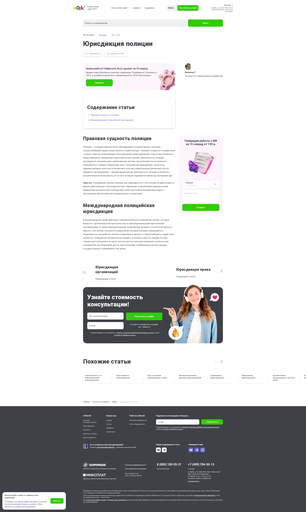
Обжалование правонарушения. (248, 376)
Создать (201, 207)
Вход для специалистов (138, 420)
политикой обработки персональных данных (138, 333)
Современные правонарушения (217, 376)
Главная (86, 402)
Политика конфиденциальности (135, 465)
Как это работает (89, 437)
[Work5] (79, 8)
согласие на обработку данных (125, 335)
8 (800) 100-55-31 (169, 464)
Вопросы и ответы (90, 434)
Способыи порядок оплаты (90, 421)
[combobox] (200, 184)
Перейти (99, 83)
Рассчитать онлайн (188, 8)
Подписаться (212, 422)
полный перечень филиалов (204, 495)
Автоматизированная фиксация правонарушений (190, 376)
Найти (205, 23)
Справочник (110, 432)
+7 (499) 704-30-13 (201, 464)
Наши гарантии (88, 426)
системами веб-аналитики (23, 506)
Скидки (109, 420)
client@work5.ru (193, 481)
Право (114, 402)
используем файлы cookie (96, 500)
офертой (120, 333)
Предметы (110, 428)
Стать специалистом (137, 424)
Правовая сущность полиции (104, 115)
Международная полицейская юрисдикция (112, 120)
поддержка (149, 8)
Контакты (86, 430)
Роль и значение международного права (157, 376)
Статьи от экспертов (100, 402)
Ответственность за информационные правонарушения (93, 377)
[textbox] (104, 316)
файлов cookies (29, 504)
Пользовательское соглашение (135, 469)
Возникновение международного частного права (284, 377)
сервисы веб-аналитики (117, 500)
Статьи (108, 424)
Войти (171, 8)
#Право (103, 35)
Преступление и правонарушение (123, 376)
